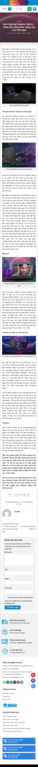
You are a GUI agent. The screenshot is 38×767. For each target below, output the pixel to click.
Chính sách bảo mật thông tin (12, 731)
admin (29, 33)
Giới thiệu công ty (8, 693)
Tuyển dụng (6, 696)
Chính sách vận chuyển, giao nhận (14, 722)
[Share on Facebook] (13, 495)
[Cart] (34, 9)
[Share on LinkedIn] (28, 495)
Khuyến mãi (6, 699)
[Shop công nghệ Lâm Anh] (5, 9)
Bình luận (8, 552)
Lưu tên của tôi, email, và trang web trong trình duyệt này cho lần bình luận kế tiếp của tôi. (19, 600)
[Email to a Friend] (20, 495)
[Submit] (30, 9)
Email (7, 579)
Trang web (8, 588)
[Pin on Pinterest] (24, 495)
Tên (7, 569)
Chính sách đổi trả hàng (10, 719)
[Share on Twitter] (17, 495)
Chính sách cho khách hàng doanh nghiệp (16, 728)
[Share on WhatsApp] (10, 495)
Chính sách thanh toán (10, 725)
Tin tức (19, 21)
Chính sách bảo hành (10, 716)
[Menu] (9, 9)
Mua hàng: (15, 3)
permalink (19, 504)
